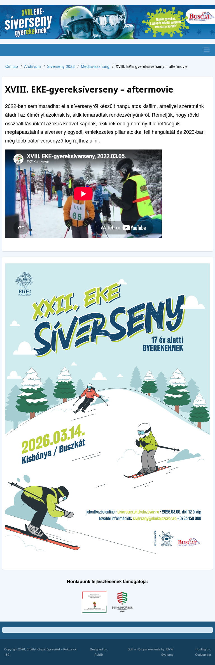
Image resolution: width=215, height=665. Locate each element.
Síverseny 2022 (61, 66)
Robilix (98, 654)
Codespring (203, 654)
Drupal (142, 649)
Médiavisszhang (95, 66)
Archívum (32, 66)
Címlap (11, 66)
